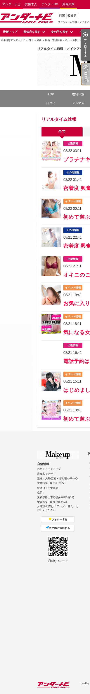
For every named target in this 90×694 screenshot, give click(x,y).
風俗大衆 (68, 4)
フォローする (59, 519)
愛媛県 (72, 15)
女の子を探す (59, 31)
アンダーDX (50, 4)
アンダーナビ (11, 4)
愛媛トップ (10, 31)
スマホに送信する (59, 528)
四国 (62, 15)
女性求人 (31, 4)
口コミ (50, 103)
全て (62, 131)
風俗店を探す (31, 31)
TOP (51, 94)
